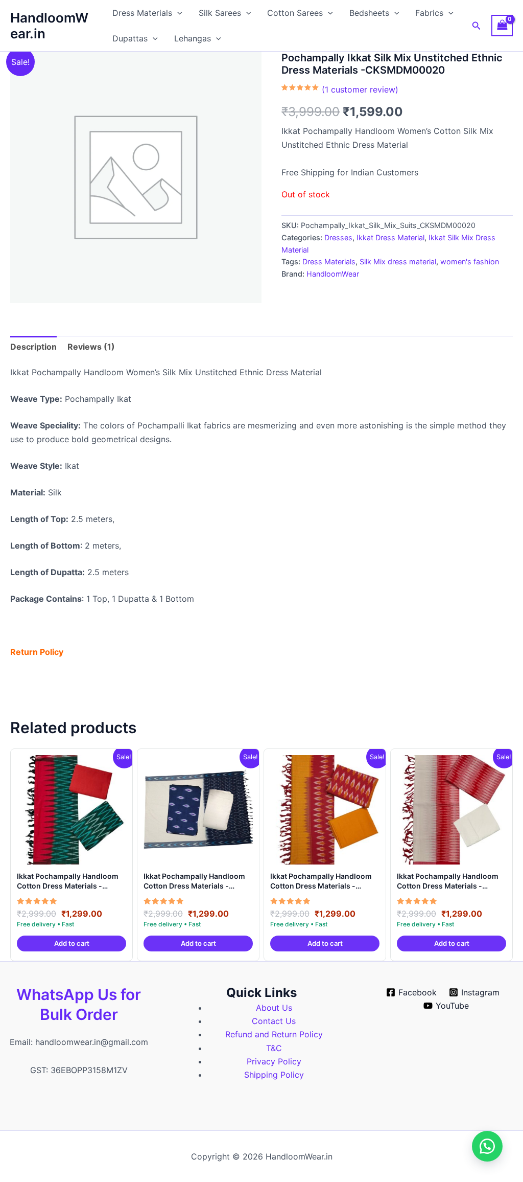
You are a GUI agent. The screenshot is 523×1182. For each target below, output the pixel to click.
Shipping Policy (274, 1075)
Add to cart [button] (71, 943)
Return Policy (36, 652)
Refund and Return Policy (274, 1034)
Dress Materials (142, 13)
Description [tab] (33, 347)
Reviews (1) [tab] (91, 347)
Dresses (338, 237)
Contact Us (274, 1021)
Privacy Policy (274, 1061)
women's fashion (469, 261)
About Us (274, 1008)
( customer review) (360, 89)
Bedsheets (369, 13)
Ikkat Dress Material (390, 237)
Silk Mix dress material (398, 261)
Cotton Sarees (295, 13)
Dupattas (130, 38)
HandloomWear (332, 273)
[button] (177, 13)
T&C (274, 1048)
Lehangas (192, 38)
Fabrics (429, 13)
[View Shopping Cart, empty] (502, 25)
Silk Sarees (220, 13)
